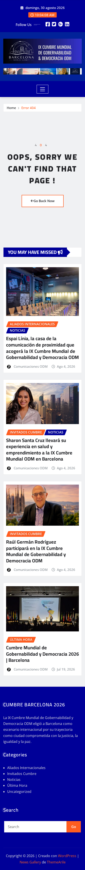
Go (73, 826)
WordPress (67, 855)
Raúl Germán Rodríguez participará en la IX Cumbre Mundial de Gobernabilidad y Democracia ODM (36, 551)
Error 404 (28, 108)
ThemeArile (56, 862)
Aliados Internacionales (26, 767)
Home (11, 108)
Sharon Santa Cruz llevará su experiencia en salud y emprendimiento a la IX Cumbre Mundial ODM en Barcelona (39, 450)
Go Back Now (44, 201)
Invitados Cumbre (21, 773)
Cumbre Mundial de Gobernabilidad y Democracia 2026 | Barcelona (42, 654)
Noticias (13, 779)
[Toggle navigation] (43, 89)
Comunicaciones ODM (31, 366)
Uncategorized (19, 791)
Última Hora (17, 785)
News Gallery (30, 862)
